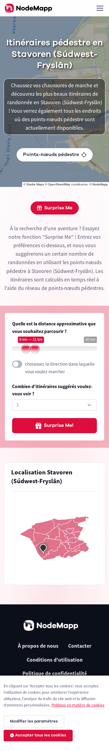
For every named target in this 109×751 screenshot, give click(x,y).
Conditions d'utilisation (55, 659)
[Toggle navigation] (99, 8)
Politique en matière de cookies (77, 705)
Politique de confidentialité (54, 673)
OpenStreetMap (59, 184)
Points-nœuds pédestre (51, 154)
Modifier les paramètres (34, 721)
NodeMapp (100, 184)
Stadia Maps (35, 184)
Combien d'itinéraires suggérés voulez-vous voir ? (52, 390)
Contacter (79, 646)
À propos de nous (38, 646)
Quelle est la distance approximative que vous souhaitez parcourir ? (54, 327)
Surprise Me (58, 207)
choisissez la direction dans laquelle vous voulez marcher (60, 367)
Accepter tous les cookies (40, 735)
